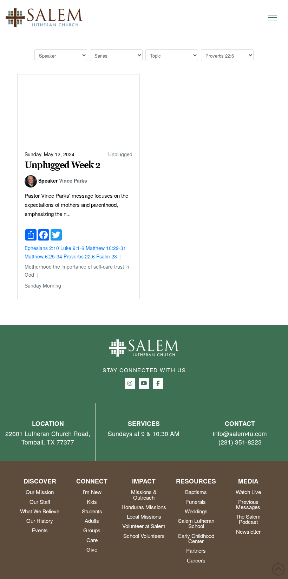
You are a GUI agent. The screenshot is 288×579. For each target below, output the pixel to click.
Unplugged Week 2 (62, 165)
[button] (272, 17)
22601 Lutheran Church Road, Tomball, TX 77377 (47, 438)
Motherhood (38, 266)
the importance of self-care (83, 266)
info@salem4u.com (240, 433)
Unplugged (120, 154)
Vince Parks (73, 180)
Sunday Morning (43, 285)
